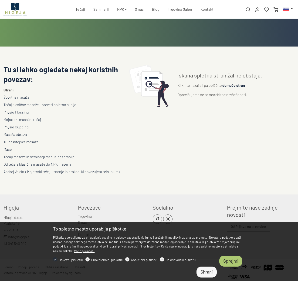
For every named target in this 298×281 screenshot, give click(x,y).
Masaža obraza (15, 134)
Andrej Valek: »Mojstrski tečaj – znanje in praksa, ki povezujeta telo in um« (62, 171)
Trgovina (85, 216)
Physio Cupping (15, 127)
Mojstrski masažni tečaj (22, 119)
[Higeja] (23, 9)
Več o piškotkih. (84, 251)
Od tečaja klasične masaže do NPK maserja (37, 164)
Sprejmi (230, 261)
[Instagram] (168, 219)
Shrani (206, 271)
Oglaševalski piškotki (181, 260)
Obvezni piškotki (71, 260)
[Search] (248, 9)
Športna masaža (16, 97)
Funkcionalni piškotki (107, 260)
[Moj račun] (257, 9)
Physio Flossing (16, 112)
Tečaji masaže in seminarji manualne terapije (38, 156)
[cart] (276, 9)
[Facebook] (157, 219)
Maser (8, 149)
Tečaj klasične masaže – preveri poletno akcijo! (40, 104)
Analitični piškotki (144, 260)
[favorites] (266, 9)
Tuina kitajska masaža (20, 142)
